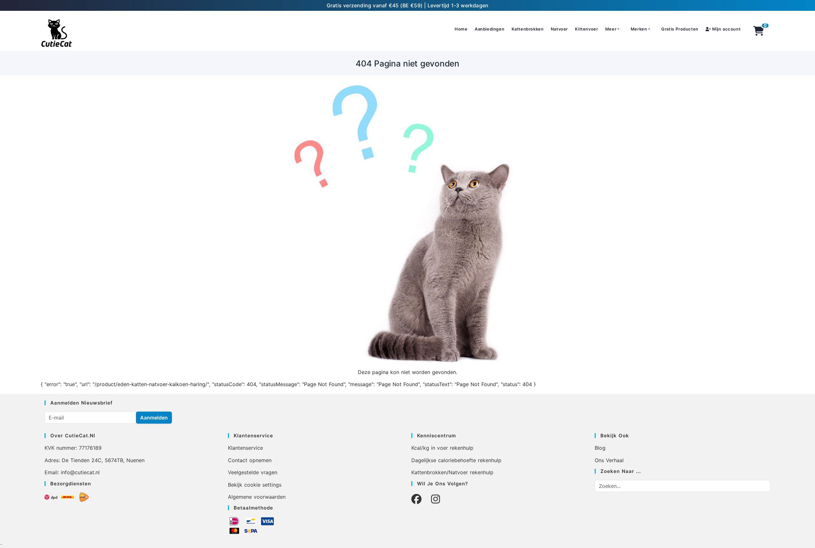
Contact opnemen (250, 460)
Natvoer (559, 28)
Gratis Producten (679, 28)
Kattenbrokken (528, 28)
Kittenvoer (586, 28)
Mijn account (726, 28)
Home (461, 28)
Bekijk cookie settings (254, 485)
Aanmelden (154, 417)
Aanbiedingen (489, 28)
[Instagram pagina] (435, 499)
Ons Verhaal (609, 460)
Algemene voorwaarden (257, 497)
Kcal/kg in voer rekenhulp (442, 448)
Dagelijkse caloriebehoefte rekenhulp (456, 460)
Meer (610, 28)
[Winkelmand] (758, 31)
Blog (600, 448)
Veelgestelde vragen (252, 472)
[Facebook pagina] (416, 499)
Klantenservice (245, 448)
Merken (639, 28)
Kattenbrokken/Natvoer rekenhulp (452, 472)
